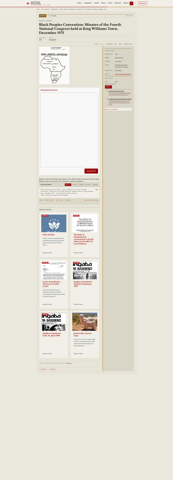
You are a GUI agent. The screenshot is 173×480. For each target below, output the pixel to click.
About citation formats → (91, 200)
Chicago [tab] (94, 184)
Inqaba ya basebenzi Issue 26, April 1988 (52, 334)
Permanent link (112, 44)
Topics (79, 3)
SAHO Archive (45, 9)
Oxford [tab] (81, 184)
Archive (110, 3)
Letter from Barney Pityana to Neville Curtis (51, 284)
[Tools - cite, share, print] (135, 3)
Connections (129, 44)
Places (103, 3)
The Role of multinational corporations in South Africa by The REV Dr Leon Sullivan (83, 239)
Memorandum (54, 9)
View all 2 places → (111, 109)
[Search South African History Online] (131, 3)
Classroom (118, 3)
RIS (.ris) (59, 200)
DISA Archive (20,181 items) (123, 74)
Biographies (88, 3)
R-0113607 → (53, 369)
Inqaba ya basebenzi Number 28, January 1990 (83, 284)
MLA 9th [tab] (88, 184)
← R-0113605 (42, 369)
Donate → (69, 363)
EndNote (68, 200)
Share (120, 44)
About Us (126, 3)
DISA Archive (49, 235)
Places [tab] (108, 86)
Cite (99, 44)
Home (38, 9)
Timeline (96, 3)
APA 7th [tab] (68, 184)
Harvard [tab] (75, 184)
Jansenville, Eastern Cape (82, 334)
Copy (96, 189)
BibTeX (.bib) (49, 200)
